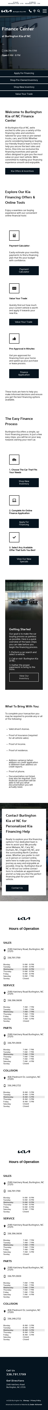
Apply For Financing (24, 73)
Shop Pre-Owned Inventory (24, 80)
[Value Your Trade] (14, 236)
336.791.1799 (16, 1374)
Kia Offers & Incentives (22, 171)
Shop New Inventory (24, 87)
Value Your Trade (24, 94)
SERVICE (32, 3)
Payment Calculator (24, 270)
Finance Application (24, 373)
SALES (15, 3)
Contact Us (17, 888)
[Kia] (6, 11)
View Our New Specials (24, 560)
